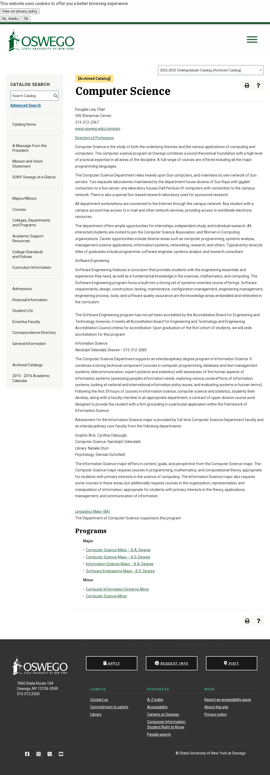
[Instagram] (39, 754)
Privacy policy (215, 714)
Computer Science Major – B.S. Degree (118, 557)
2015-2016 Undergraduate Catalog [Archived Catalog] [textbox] (200, 70)
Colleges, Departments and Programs (31, 222)
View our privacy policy (19, 11)
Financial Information (29, 300)
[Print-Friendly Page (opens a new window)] (247, 85)
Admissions (22, 289)
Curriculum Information (31, 267)
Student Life (22, 311)
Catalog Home (24, 124)
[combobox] (210, 70)
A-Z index (155, 700)
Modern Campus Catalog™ (203, 647)
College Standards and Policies (27, 254)
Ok (26, 19)
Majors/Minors (24, 198)
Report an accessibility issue (227, 700)
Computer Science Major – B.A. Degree (118, 550)
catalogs (56, 647)
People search (159, 734)
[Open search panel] (252, 40)
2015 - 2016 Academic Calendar (31, 378)
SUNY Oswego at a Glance (34, 177)
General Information (29, 344)
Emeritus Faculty (26, 322)
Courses (19, 209)
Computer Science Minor (106, 596)
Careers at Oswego (163, 714)
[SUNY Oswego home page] (41, 39)
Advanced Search (25, 105)
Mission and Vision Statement (27, 163)
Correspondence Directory (34, 332)
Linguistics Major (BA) (92, 511)
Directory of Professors (94, 138)
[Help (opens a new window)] (258, 85)
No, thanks (10, 19)
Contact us (99, 700)
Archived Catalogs (27, 365)
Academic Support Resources (28, 238)
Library (96, 714)
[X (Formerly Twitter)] (50, 754)
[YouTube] (61, 754)
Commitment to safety (109, 707)
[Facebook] (27, 754)
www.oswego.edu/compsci (97, 128)
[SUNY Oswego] (40, 673)
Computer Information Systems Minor (117, 589)
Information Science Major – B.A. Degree (119, 564)
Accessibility (157, 707)
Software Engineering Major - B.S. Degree (120, 571)
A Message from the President (29, 148)
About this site (216, 707)
